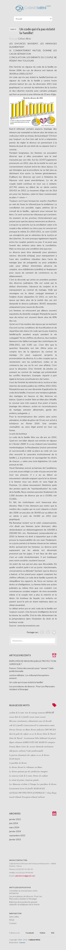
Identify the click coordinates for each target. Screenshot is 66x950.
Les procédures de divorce (46, 784)
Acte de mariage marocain (35, 712)
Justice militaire (19, 751)
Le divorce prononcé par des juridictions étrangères (28, 771)
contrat (51, 725)
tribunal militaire (38, 797)
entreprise (51, 742)
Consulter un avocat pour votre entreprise (23, 891)
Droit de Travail (49, 734)
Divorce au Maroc (23, 729)
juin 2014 (13, 823)
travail (11, 797)
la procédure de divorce (18, 763)
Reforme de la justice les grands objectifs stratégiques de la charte (24, 903)
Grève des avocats (28, 746)
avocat (49, 712)
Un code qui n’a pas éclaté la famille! (26, 682)
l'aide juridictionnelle (34, 751)
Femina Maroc (15, 746)
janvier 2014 (15, 831)
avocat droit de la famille (19, 717)
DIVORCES (50, 729)
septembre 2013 (17, 835)
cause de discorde (45, 721)
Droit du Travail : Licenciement (21, 738)
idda (11, 751)
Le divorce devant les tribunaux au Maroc (25, 767)
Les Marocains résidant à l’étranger (22, 784)
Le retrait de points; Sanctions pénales (24, 780)
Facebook (30, 933)
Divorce (12, 729)
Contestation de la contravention (36, 725)
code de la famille (16, 725)
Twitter (42, 933)
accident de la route (16, 712)
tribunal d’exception (22, 797)
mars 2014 (14, 827)
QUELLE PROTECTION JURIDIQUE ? (27, 792)
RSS (52, 933)
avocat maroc (34, 717)
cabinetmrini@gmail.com (25, 876)
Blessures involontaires (18, 721)
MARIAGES (39, 788)
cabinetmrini (33, 721)
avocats (43, 717)
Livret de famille (26, 788)
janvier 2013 (15, 839)
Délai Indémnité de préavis (45, 738)
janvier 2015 (15, 819)
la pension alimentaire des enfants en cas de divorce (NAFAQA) (29, 757)
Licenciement (14, 788)
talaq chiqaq (51, 792)
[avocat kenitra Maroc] (33, 12)
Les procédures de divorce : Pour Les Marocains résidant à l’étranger (25, 897)
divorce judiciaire (37, 729)
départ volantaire (15, 742)
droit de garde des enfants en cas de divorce (25, 734)
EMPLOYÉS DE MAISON (35, 742)
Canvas (22, 942)
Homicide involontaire (44, 746)
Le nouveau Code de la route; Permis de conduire (28, 775)
